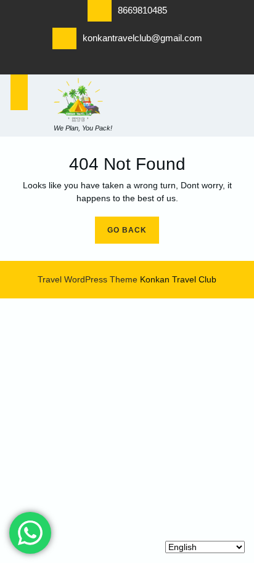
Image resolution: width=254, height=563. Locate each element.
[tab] (19, 92)
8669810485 (142, 10)
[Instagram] (164, 64)
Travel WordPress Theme (87, 279)
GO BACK (133, 225)
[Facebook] (90, 64)
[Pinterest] (145, 64)
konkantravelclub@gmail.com (142, 38)
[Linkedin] (127, 64)
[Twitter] (108, 64)
